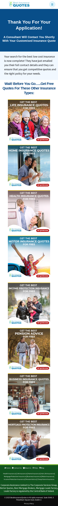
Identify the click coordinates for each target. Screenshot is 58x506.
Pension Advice (30, 479)
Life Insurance (22, 473)
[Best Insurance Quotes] (19, 4)
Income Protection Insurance (14, 479)
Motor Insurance (47, 476)
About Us (28, 468)
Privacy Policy (29, 503)
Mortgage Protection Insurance (15, 476)
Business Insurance (34, 476)
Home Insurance (34, 473)
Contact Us (17, 468)
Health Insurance (9, 473)
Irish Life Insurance (47, 473)
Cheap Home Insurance (45, 479)
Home (8, 468)
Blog (42, 468)
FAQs (36, 468)
